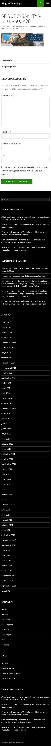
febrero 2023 (7, 444)
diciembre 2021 (8, 504)
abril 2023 (5, 439)
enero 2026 (6, 337)
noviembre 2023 (8, 408)
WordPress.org (8, 678)
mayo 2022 (6, 484)
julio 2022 (5, 474)
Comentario (7, 95)
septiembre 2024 (8, 378)
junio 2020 (6, 555)
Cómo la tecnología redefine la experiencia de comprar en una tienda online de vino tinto (25, 240)
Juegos (4, 609)
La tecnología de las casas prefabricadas (30, 276)
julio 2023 (5, 423)
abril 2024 (5, 393)
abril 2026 (5, 327)
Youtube (5, 645)
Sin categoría (7, 624)
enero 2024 (6, 403)
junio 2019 (6, 591)
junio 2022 (6, 479)
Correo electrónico (11, 143)
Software (5, 629)
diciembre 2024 (8, 363)
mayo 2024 (6, 388)
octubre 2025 (7, 347)
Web (3, 155)
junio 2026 (6, 322)
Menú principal (47, 3)
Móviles (4, 614)
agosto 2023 (6, 418)
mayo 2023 (6, 433)
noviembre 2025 (8, 342)
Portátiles (5, 619)
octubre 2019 (7, 580)
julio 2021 (5, 510)
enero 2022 (6, 499)
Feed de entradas (8, 668)
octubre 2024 (7, 373)
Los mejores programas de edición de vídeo (27, 304)
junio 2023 (6, 428)
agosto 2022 (6, 469)
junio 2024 (6, 383)
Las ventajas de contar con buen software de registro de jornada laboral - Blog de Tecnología (24, 282)
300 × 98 (5, 26)
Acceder (5, 663)
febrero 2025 (7, 357)
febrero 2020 (7, 565)
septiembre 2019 (8, 586)
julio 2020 (5, 550)
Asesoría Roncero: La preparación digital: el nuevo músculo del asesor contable (23, 248)
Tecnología (6, 634)
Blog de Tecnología (11, 3)
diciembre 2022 (8, 454)
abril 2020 (5, 560)
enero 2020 (6, 570)
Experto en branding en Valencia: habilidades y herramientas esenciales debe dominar (24, 233)
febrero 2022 (7, 494)
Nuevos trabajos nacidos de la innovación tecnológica (25, 284)
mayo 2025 (6, 352)
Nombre (6, 131)
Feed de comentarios (10, 673)
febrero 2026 (7, 332)
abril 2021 (5, 515)
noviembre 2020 (8, 540)
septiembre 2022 (8, 464)
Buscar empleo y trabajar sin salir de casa (24, 294)
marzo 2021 (6, 520)
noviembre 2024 (8, 368)
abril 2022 (5, 489)
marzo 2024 (6, 398)
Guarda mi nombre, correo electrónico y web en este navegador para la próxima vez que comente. (24, 170)
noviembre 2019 (8, 575)
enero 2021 (6, 530)
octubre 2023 (7, 413)
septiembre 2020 (8, 545)
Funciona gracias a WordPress (12, 742)
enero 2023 (6, 449)
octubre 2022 (7, 459)
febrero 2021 (7, 525)
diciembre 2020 (8, 535)
